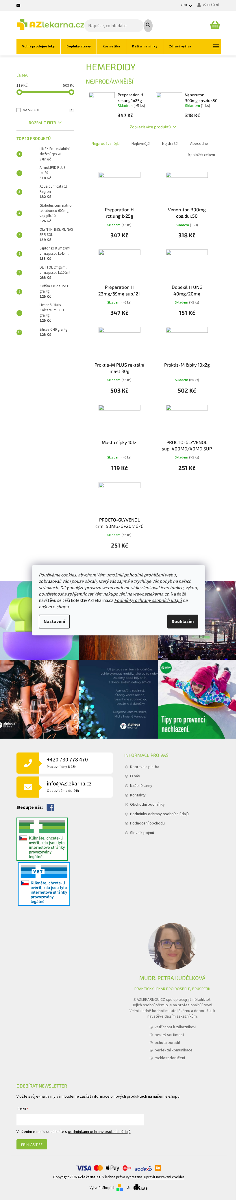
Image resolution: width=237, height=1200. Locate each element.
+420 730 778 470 (67, 762)
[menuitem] (38, 46)
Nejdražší (170, 144)
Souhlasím (183, 621)
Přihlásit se (31, 1144)
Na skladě (47, 110)
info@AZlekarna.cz (69, 786)
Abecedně (199, 144)
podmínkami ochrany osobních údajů (99, 1132)
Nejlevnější (141, 144)
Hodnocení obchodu (147, 823)
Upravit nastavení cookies (164, 1177)
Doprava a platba (144, 767)
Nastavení (54, 621)
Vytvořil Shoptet (102, 1187)
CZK (184, 5)
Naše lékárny (141, 786)
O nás (135, 776)
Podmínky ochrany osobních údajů (148, 600)
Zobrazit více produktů (150, 126)
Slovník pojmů (142, 833)
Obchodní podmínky (147, 804)
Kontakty (138, 795)
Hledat (148, 25)
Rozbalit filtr (42, 123)
